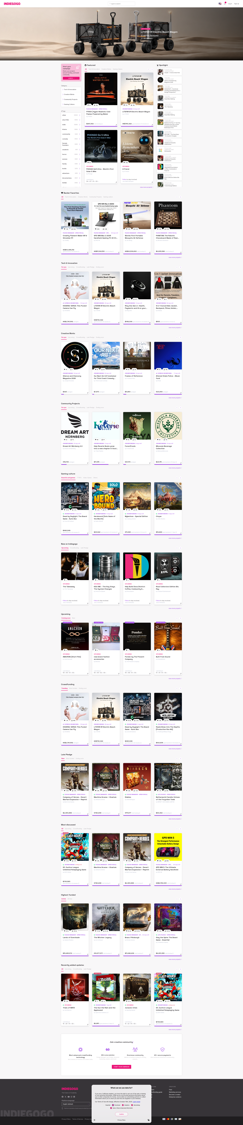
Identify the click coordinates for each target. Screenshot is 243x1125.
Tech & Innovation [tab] (94, 69)
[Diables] (137, 777)
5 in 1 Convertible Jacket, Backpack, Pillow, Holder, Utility (166, 308)
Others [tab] (95, 477)
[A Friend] (137, 146)
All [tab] (86, 69)
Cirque (158, 516)
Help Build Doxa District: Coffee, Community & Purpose (135, 588)
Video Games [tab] (87, 477)
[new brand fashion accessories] (106, 636)
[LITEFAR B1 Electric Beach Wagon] (137, 89)
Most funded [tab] (73, 688)
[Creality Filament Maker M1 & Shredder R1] (75, 215)
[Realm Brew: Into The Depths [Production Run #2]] (168, 706)
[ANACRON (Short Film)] (75, 636)
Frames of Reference (134, 376)
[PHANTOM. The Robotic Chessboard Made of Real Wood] (168, 215)
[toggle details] (117, 126)
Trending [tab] (64, 688)
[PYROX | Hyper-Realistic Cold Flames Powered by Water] (101, 89)
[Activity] (224, 3)
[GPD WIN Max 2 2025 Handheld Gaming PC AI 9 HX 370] (106, 215)
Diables (128, 797)
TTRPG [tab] (79, 477)
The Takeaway (69, 586)
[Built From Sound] (168, 636)
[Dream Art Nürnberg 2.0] (75, 426)
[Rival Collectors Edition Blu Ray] (168, 566)
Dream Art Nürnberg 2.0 (72, 446)
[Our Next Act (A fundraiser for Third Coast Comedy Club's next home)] (106, 355)
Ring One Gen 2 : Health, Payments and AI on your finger (135, 308)
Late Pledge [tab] (90, 267)
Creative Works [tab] (106, 69)
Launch (70, 78)
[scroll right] (151, 69)
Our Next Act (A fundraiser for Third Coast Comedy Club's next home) (105, 378)
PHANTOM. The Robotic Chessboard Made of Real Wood (167, 237)
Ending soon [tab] (100, 267)
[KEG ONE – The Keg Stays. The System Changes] (106, 566)
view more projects (146, 187)
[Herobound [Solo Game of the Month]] (106, 496)
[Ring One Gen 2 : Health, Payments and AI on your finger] (137, 285)
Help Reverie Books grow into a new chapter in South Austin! (106, 448)
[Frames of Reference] (137, 355)
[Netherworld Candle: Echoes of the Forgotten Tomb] (168, 777)
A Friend (125, 169)
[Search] (110, 3)
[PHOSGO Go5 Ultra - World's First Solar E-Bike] (101, 146)
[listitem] (71, 115)
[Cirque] (168, 496)
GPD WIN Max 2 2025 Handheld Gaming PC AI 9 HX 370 (105, 237)
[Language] (220, 4)
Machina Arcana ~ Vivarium (105, 797)
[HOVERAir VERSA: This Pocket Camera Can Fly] (75, 285)
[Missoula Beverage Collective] (168, 426)
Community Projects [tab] (95, 197)
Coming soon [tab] (65, 618)
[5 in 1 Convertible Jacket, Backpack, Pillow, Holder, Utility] (168, 285)
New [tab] (73, 618)
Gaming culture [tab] (108, 197)
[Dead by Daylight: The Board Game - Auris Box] (75, 496)
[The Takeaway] (75, 566)
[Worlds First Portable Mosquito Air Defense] (137, 215)
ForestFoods (130, 446)
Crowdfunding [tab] (80, 267)
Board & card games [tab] (68, 477)
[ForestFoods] (137, 426)
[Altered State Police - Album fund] (168, 355)
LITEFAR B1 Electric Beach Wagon (136, 112)
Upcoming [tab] (71, 267)
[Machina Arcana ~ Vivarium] (106, 777)
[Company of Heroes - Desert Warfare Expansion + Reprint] (75, 777)
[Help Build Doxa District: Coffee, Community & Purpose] (137, 566)
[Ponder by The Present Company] (137, 636)
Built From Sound (163, 657)
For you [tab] (63, 267)
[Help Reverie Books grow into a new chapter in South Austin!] (106, 426)
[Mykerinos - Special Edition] (137, 496)
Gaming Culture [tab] (117, 69)
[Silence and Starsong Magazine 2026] (75, 355)
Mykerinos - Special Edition (136, 516)
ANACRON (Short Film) (72, 657)
